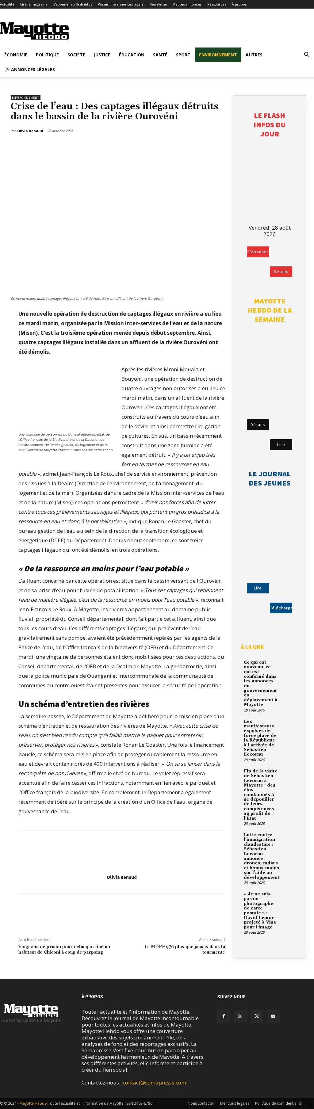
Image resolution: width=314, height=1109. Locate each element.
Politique (47, 55)
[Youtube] (273, 1016)
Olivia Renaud (122, 877)
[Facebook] (190, 146)
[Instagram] (240, 1016)
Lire (281, 444)
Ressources (216, 4)
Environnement (218, 55)
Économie (15, 55)
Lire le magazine (34, 4)
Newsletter (158, 4)
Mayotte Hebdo (33, 1103)
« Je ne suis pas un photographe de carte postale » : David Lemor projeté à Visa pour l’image (260, 910)
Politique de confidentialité (278, 1103)
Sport (183, 55)
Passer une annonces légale (121, 4)
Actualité (7, 4)
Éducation (131, 55)
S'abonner (258, 251)
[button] (306, 55)
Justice (102, 55)
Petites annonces (187, 4)
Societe (76, 55)
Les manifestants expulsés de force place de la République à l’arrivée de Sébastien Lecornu (260, 738)
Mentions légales (234, 1103)
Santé (160, 55)
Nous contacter (201, 1103)
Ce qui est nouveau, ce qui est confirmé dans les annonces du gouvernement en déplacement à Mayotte (261, 684)
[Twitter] (204, 146)
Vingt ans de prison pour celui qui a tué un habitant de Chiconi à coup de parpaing (64, 949)
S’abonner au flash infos (72, 4)
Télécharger (281, 608)
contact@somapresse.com (154, 1082)
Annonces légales (32, 69)
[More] (218, 146)
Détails (281, 271)
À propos (239, 4)
